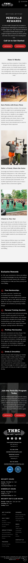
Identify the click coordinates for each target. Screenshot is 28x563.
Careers (4, 526)
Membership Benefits (21, 514)
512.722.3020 (14, 461)
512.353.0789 (14, 449)
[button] (25, 5)
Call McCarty (7, 46)
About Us (4, 520)
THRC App (18, 520)
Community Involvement (19, 531)
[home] (7, 4)
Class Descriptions (6, 532)
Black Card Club (19, 516)
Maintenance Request (21, 542)
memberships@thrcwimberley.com (14, 464)
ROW (17, 559)
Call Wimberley (20, 46)
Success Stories (5, 524)
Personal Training (6, 544)
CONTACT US (20, 539)
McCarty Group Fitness (7, 534)
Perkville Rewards (20, 518)
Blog (17, 534)
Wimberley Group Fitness (6, 537)
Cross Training (5, 546)
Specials (17, 526)
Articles (17, 536)
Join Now (4, 514)
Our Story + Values (6, 522)
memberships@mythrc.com (14, 451)
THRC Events (19, 528)
